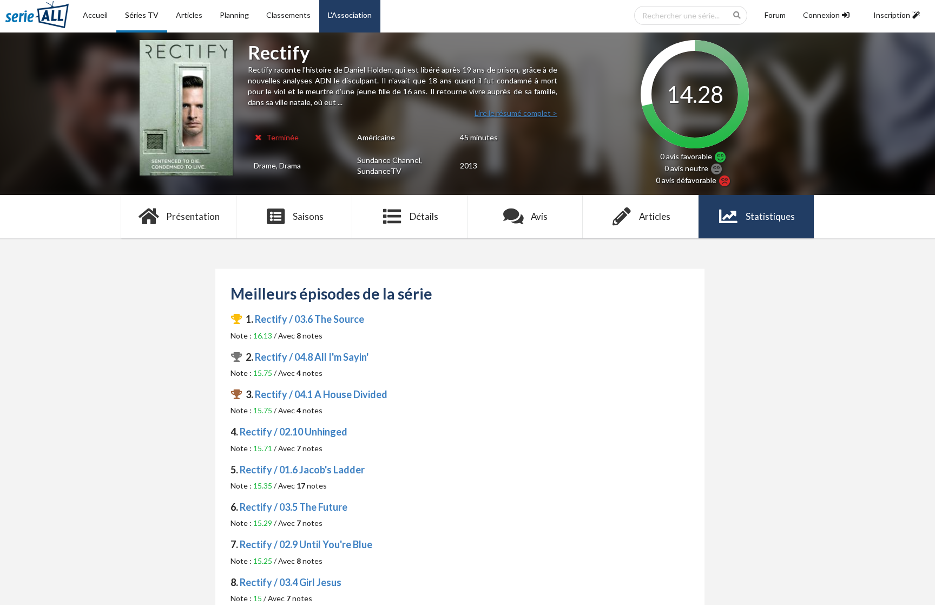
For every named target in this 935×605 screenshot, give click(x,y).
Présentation (193, 216)
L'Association (350, 14)
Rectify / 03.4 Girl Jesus (290, 582)
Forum (775, 14)
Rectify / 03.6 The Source (309, 319)
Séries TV (142, 14)
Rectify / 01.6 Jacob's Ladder (302, 470)
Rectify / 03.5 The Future (293, 507)
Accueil (95, 14)
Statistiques (770, 216)
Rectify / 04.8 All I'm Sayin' (311, 357)
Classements (288, 14)
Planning (234, 14)
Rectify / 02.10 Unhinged (293, 432)
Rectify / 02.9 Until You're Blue (306, 544)
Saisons (308, 216)
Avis (539, 216)
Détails (424, 216)
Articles (189, 14)
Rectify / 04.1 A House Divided (321, 394)
